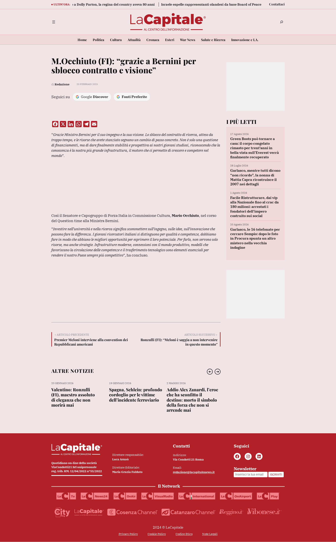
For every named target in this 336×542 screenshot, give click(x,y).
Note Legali (210, 534)
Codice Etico (184, 534)
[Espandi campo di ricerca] (281, 22)
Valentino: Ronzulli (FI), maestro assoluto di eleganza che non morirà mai (73, 397)
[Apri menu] (53, 22)
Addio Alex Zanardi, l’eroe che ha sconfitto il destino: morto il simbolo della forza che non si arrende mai (192, 400)
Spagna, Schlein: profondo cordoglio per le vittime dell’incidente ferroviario (135, 394)
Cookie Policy (157, 534)
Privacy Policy (128, 534)
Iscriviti (276, 474)
